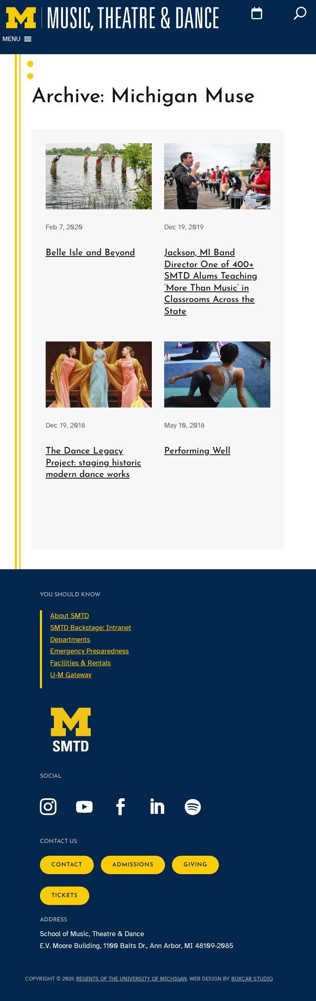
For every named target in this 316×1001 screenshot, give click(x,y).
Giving (195, 865)
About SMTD (69, 616)
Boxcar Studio (252, 979)
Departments (70, 639)
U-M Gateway (70, 675)
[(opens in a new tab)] (217, 176)
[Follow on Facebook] (128, 806)
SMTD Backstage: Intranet (90, 627)
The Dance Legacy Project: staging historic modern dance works (93, 463)
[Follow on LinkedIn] (165, 806)
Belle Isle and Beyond (90, 253)
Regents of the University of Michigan (131, 979)
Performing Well (197, 451)
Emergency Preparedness (89, 651)
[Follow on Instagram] (56, 806)
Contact (66, 865)
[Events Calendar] (244, 15)
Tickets (64, 896)
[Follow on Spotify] (201, 806)
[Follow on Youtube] (92, 806)
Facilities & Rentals (80, 663)
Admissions (132, 865)
